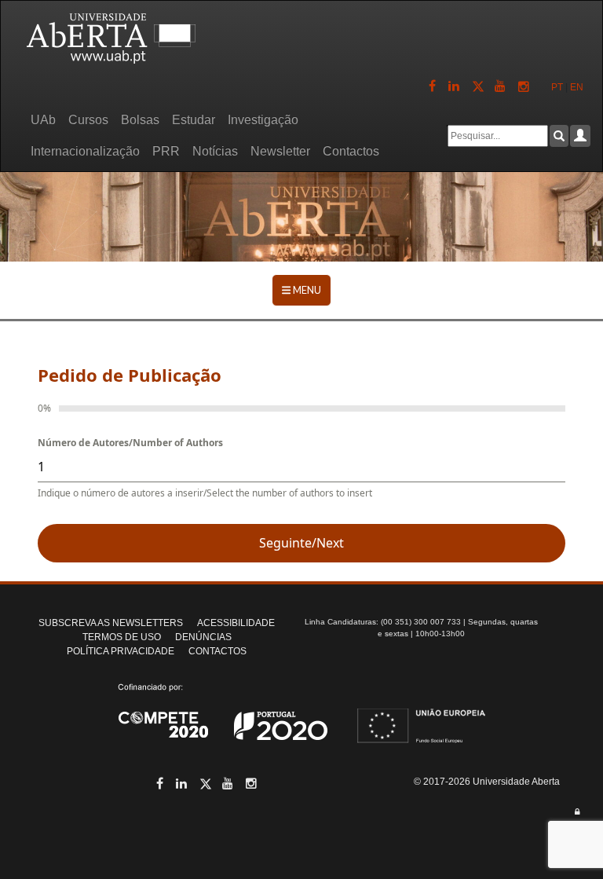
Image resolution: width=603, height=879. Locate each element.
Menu (306, 290)
